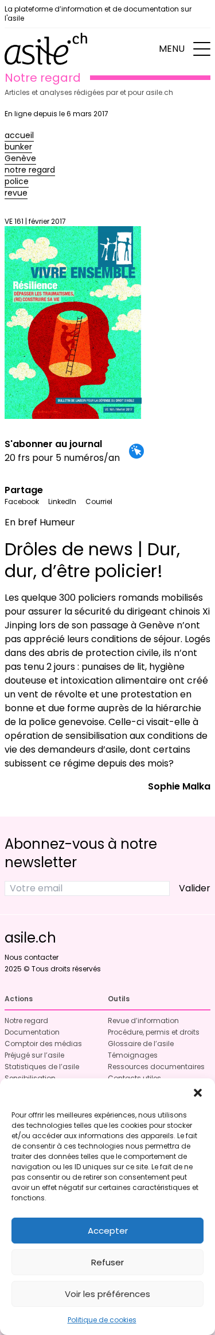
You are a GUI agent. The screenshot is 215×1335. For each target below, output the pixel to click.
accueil (19, 135)
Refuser (107, 1262)
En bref (21, 522)
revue (16, 193)
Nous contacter (31, 957)
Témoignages (133, 1055)
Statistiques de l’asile (42, 1066)
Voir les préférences (107, 1294)
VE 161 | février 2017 (35, 221)
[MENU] (201, 49)
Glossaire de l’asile (141, 1043)
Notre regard (26, 1020)
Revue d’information (143, 1020)
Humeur (57, 522)
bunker (18, 146)
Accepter (108, 1231)
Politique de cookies (102, 1320)
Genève (20, 158)
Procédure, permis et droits (154, 1032)
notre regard (30, 170)
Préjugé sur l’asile (34, 1055)
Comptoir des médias (43, 1043)
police (17, 181)
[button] (198, 1092)
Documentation (32, 1032)
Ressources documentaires (156, 1066)
